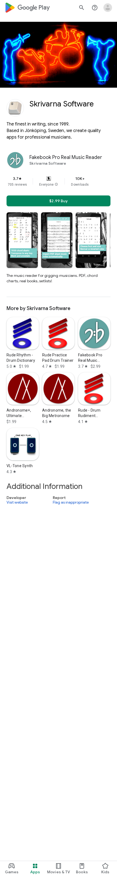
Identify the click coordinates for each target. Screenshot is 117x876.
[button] (56, 184)
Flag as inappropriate (71, 502)
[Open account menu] (107, 7)
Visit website (17, 502)
